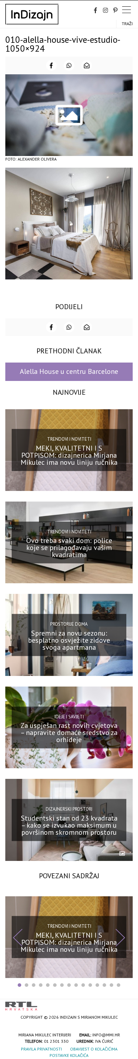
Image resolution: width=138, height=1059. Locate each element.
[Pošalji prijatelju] (86, 65)
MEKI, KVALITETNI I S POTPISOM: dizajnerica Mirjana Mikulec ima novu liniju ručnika (69, 455)
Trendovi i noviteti (69, 439)
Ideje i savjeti (69, 716)
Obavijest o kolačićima (93, 1049)
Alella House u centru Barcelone (69, 371)
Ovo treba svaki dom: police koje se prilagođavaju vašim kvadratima (69, 547)
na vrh (126, 1003)
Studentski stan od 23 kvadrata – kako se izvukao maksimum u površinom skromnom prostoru (69, 825)
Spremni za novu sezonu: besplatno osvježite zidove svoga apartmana (69, 640)
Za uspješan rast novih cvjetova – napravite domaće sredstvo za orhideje (69, 732)
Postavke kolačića (69, 1055)
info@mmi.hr (106, 1034)
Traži (127, 23)
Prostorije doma (69, 624)
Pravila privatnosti (41, 1049)
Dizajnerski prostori (69, 809)
